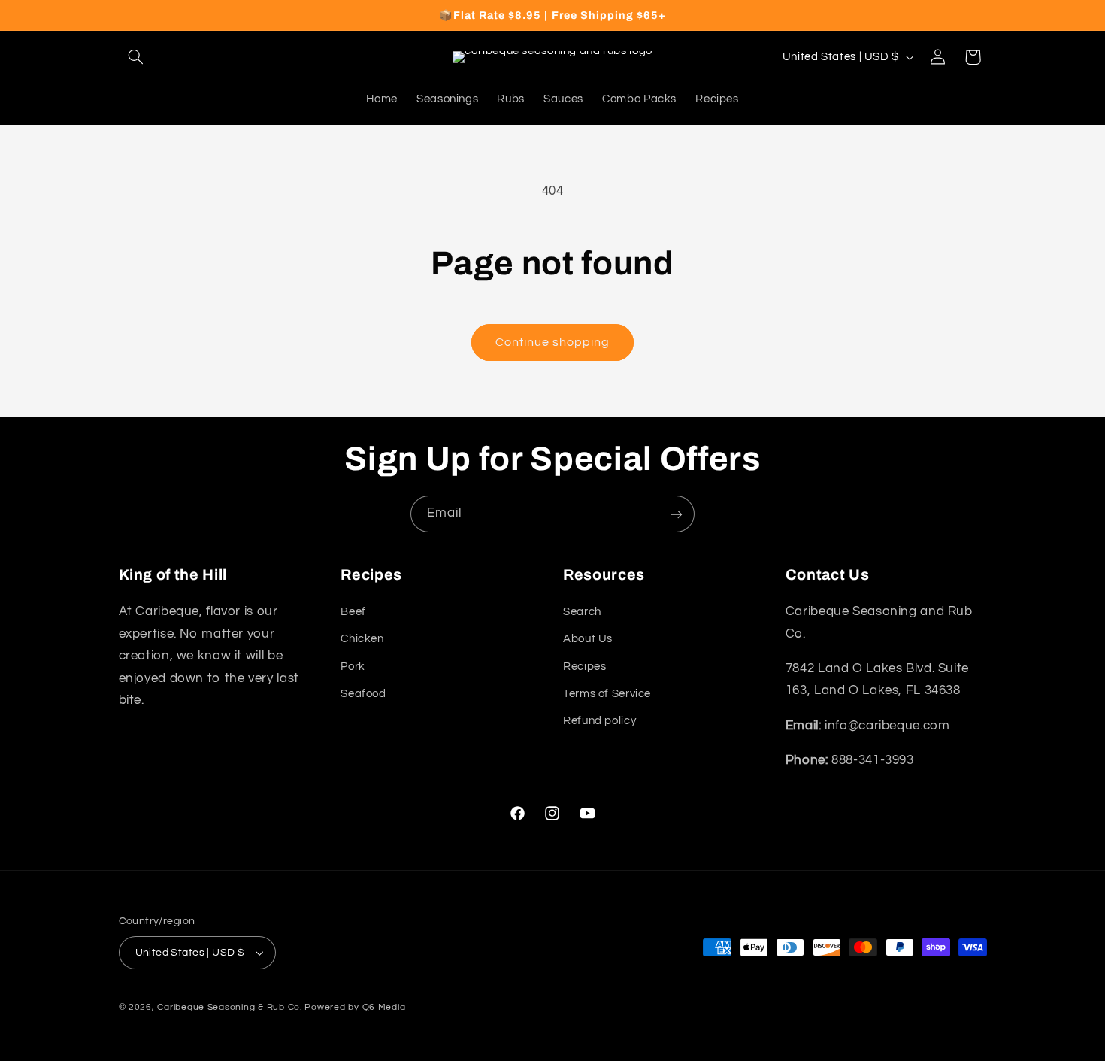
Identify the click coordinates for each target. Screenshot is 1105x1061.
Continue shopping (552, 342)
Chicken (362, 638)
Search (582, 611)
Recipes (584, 666)
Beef (353, 611)
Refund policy (599, 720)
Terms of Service (607, 693)
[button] (136, 57)
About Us (588, 638)
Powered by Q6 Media (354, 1007)
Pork (353, 666)
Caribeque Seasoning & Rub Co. (229, 1007)
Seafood (363, 693)
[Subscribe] (676, 514)
